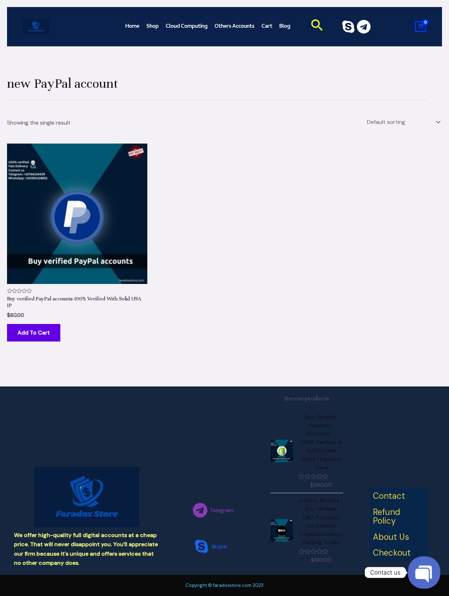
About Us (391, 536)
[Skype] (348, 27)
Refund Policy (386, 516)
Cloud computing (186, 26)
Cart (266, 26)
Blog (284, 26)
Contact (389, 495)
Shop (152, 26)
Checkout (392, 552)
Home (132, 26)
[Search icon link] (317, 26)
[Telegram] (364, 27)
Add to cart (34, 332)
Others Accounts (234, 26)
